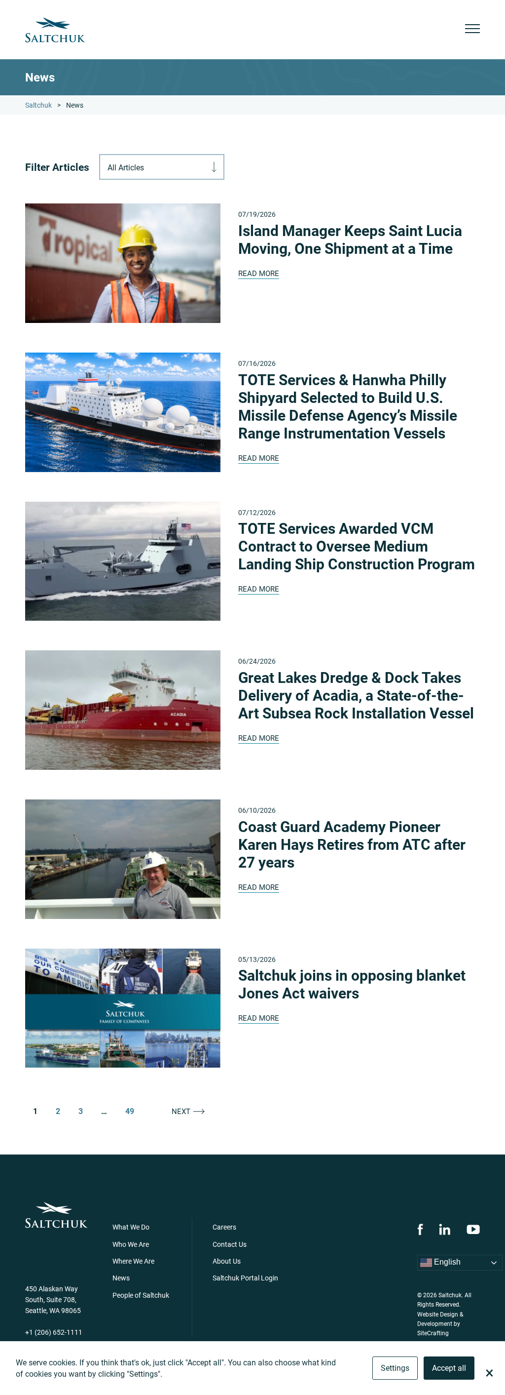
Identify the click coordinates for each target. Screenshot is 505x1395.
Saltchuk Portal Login (245, 1277)
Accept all (449, 1367)
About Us (227, 1261)
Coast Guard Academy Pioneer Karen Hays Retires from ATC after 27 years (352, 844)
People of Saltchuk (140, 1295)
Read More (258, 273)
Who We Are (130, 1244)
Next (181, 1111)
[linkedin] (444, 1229)
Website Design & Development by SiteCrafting (440, 1323)
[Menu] (472, 30)
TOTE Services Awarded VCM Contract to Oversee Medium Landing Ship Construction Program (356, 545)
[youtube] (473, 1229)
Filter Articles (57, 167)
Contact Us (230, 1244)
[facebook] (420, 1229)
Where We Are (133, 1261)
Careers (224, 1227)
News (121, 1277)
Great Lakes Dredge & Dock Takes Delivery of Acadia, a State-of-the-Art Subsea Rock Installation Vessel (356, 694)
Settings (395, 1367)
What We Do (130, 1227)
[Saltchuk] (55, 30)
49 (129, 1111)
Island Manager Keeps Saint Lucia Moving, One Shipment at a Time (350, 239)
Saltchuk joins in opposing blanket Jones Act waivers (352, 983)
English (446, 1262)
